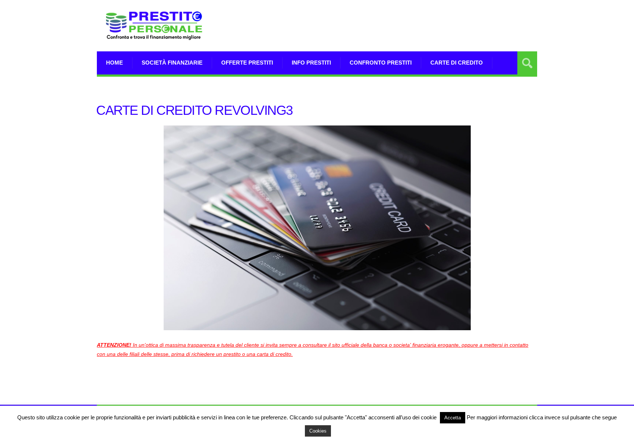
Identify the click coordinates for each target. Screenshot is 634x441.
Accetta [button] (452, 417)
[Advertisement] (403, 34)
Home (114, 62)
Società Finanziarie (172, 62)
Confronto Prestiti (381, 62)
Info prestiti (311, 62)
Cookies (318, 431)
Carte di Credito (456, 62)
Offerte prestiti (247, 62)
